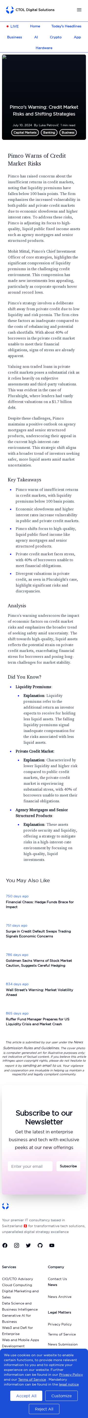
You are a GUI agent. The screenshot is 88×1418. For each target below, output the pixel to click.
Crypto (56, 37)
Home (35, 26)
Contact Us (57, 1279)
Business (14, 37)
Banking (49, 132)
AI (36, 37)
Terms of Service (62, 1334)
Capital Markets (25, 132)
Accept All (26, 1395)
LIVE (15, 26)
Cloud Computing (17, 1285)
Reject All (44, 1409)
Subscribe (68, 1166)
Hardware (44, 48)
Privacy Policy (60, 1324)
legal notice (69, 1384)
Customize (61, 1395)
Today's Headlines (66, 26)
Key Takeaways (24, 479)
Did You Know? (25, 677)
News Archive (59, 1296)
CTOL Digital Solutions (35, 10)
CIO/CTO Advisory (17, 1279)
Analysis (17, 605)
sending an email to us (42, 1065)
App (77, 37)
